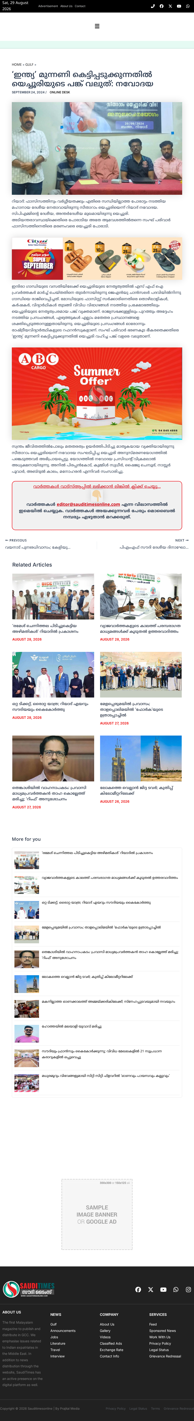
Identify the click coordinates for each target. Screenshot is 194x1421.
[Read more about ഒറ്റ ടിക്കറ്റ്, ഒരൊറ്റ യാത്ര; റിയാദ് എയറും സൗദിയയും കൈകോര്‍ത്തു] (53, 674)
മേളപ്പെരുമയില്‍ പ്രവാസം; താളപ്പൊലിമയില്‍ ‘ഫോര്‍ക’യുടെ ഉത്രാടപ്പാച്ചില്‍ (131, 710)
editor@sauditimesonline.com (88, 504)
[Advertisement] (97, 1138)
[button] (97, 26)
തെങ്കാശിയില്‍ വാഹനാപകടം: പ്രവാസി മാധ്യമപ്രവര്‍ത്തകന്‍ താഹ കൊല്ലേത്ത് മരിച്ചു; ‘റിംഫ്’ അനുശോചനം (49, 794)
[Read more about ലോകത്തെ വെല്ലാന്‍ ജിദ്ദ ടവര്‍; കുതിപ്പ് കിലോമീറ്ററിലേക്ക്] (141, 758)
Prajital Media (69, 1408)
